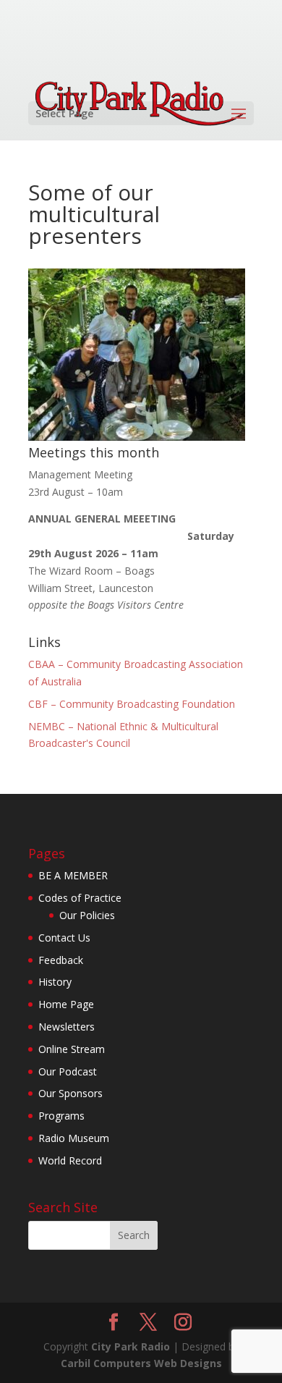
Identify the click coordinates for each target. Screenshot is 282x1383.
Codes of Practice (79, 898)
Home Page (66, 1004)
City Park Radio (130, 1346)
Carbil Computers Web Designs (141, 1363)
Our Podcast (67, 1071)
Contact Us (64, 937)
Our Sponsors (70, 1093)
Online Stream (71, 1049)
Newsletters (66, 1026)
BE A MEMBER (73, 875)
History (55, 982)
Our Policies (87, 915)
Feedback (60, 960)
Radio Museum (73, 1138)
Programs (61, 1115)
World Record (70, 1160)
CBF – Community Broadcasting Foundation (131, 704)
